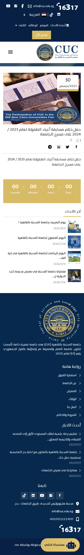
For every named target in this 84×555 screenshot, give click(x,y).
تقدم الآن (41, 35)
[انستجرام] (51, 495)
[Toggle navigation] (10, 52)
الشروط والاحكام (66, 415)
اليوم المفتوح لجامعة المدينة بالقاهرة (42, 238)
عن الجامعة (69, 383)
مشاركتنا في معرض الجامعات (59, 470)
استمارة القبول (67, 375)
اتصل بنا (72, 407)
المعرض (72, 391)
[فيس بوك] (60, 495)
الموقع (44, 25)
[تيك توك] (24, 495)
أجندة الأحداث (58, 25)
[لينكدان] (33, 495)
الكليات (22, 25)
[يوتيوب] (42, 495)
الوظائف (33, 25)
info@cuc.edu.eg (43, 6)
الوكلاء (72, 399)
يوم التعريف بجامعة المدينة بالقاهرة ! (42, 222)
